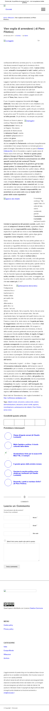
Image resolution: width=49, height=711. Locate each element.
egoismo (36, 404)
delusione (19, 404)
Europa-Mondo (9, 650)
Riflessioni (11, 17)
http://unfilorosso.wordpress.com (15, 398)
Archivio (18, 35)
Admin (26, 35)
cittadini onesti (12, 402)
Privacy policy (8, 629)
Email (35, 525)
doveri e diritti (28, 404)
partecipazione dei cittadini (23, 407)
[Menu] (42, 9)
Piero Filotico (37, 407)
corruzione (21, 402)
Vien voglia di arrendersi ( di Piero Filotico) (24, 30)
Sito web (35, 533)
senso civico (8, 410)
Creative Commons (36, 608)
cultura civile (29, 402)
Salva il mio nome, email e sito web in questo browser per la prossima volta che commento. (21, 542)
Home (5, 17)
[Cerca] (36, 9)
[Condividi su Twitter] (19, 422)
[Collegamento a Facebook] (43, 708)
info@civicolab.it (9, 693)
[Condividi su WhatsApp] (30, 422)
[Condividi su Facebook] (9, 422)
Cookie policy (8, 625)
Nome (35, 517)
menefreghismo (9, 407)
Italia (5, 646)
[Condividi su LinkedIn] (40, 422)
